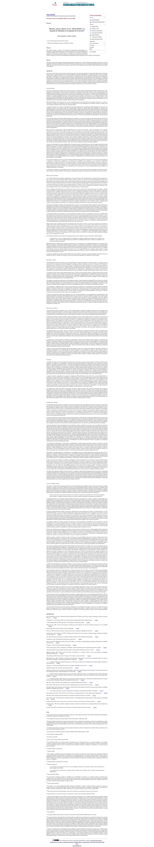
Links (55, 617)
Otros (92, 47)
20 (71, 431)
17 (80, 291)
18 (49, 336)
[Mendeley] (90, 47)
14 (84, 248)
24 (86, 534)
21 (97, 449)
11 (101, 229)
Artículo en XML (95, 28)
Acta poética (51, 14)
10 (64, 226)
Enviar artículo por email (97, 39)
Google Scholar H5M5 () (98, 22)
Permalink (93, 51)
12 (63, 233)
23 (92, 515)
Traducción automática (97, 37)
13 (64, 240)
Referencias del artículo (97, 30)
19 (105, 409)
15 (72, 262)
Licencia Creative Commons (96, 840)
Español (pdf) (95, 26)
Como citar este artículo (97, 32)
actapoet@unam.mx (77, 845)
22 (101, 495)
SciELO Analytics (95, 20)
